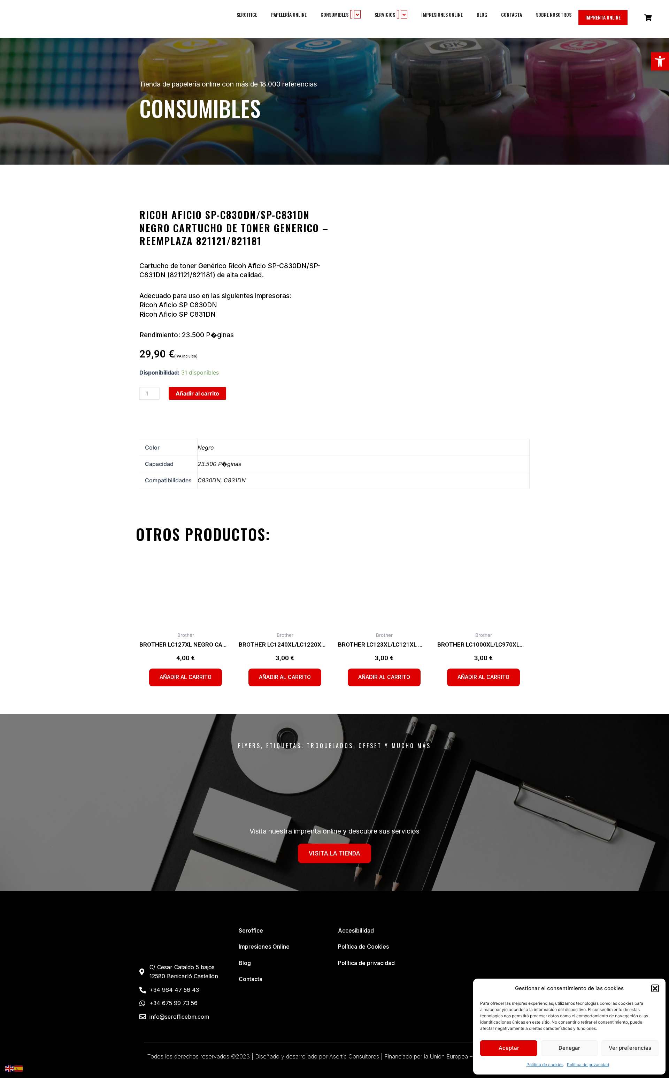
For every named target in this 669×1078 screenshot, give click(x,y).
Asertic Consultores (354, 1056)
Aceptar (509, 1048)
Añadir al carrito (197, 393)
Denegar (569, 1048)
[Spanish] (18, 1068)
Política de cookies (544, 1064)
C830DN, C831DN (222, 480)
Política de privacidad (588, 1064)
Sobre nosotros (553, 15)
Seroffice (247, 15)
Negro (206, 447)
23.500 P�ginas (219, 463)
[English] (9, 1068)
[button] (660, 61)
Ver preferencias (630, 1048)
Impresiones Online (442, 15)
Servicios (385, 14)
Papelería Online (289, 15)
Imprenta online (603, 17)
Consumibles (334, 14)
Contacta (511, 15)
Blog (482, 15)
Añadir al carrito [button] (186, 677)
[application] (351, 14)
